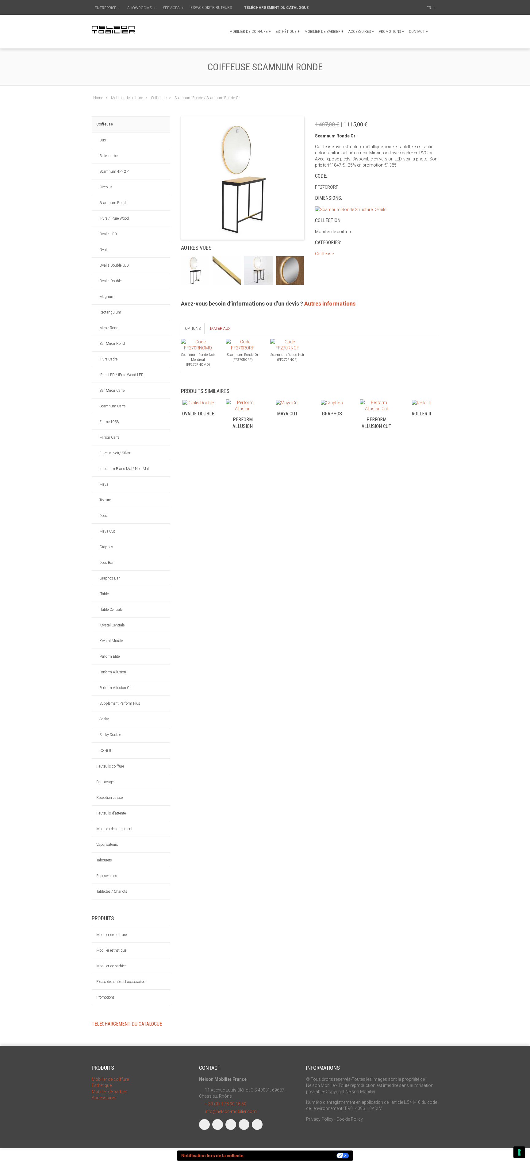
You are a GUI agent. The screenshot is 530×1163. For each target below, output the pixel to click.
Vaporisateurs (107, 844)
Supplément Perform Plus (119, 703)
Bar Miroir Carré (112, 390)
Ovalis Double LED (114, 265)
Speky (104, 719)
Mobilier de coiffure (250, 31)
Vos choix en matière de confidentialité (292, 1155)
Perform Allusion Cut (116, 688)
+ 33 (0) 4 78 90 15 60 (225, 1103)
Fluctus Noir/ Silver (114, 453)
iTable (104, 594)
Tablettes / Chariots (111, 891)
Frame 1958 (109, 422)
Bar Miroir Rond (112, 343)
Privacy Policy (319, 1119)
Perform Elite (109, 656)
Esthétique (288, 31)
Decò (103, 516)
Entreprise (107, 8)
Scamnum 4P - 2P (114, 171)
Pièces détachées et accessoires (120, 982)
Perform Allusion (112, 672)
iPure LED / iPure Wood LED (121, 375)
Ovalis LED (108, 234)
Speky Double (110, 735)
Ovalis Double (110, 281)
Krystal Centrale (112, 625)
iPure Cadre (108, 359)
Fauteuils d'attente (111, 813)
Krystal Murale (111, 641)
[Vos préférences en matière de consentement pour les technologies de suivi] (519, 1152)
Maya (103, 484)
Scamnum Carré (112, 406)
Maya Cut (107, 531)
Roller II (105, 750)
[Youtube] (244, 1124)
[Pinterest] (257, 1124)
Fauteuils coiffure (110, 766)
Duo (102, 140)
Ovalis (104, 250)
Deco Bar (106, 562)
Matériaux (220, 328)
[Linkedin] (230, 1124)
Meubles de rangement (114, 829)
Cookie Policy (349, 1119)
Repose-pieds (106, 876)
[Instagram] (217, 1124)
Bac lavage (104, 782)
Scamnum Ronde (113, 203)
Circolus (106, 187)
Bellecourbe (108, 156)
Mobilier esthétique (111, 950)
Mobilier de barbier (324, 31)
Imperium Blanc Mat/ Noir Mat (124, 469)
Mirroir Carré (109, 437)
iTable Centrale (110, 609)
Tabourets (104, 860)
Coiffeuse (104, 124)
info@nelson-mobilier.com (230, 1111)
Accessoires (361, 31)
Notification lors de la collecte (212, 1155)
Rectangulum (110, 312)
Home (98, 97)
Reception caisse (109, 797)
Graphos (106, 547)
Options (193, 328)
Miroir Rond (108, 328)
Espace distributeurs (211, 8)
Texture (105, 500)
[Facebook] (204, 1124)
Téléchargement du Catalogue (276, 8)
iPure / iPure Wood (114, 218)
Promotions (105, 997)
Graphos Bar (109, 578)
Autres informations (329, 303)
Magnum (106, 297)
